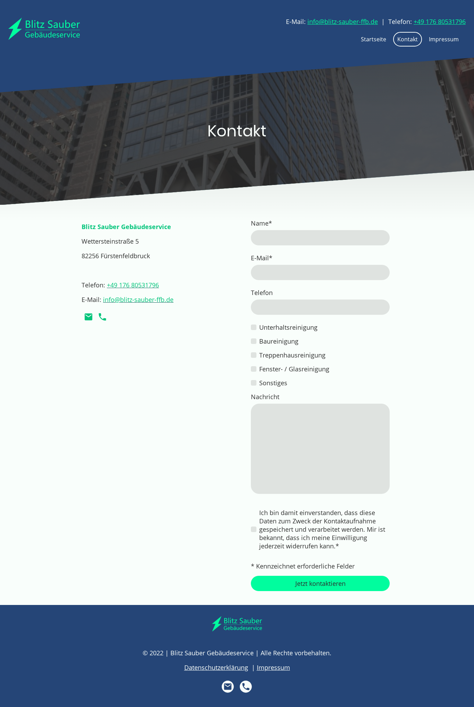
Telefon (262, 292)
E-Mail (261, 258)
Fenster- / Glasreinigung (294, 369)
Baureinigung (278, 341)
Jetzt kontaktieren (320, 583)
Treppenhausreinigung (292, 355)
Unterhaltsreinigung (288, 327)
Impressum (444, 39)
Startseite (373, 39)
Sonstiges (273, 383)
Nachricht (265, 397)
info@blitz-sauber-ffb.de (342, 21)
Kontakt (407, 39)
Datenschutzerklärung (216, 667)
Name (261, 223)
